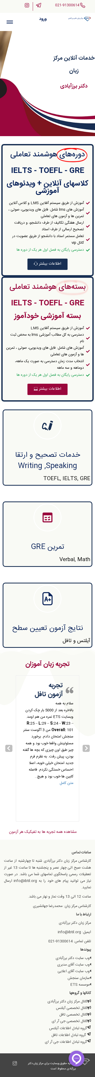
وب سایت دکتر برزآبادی (73, 958)
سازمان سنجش (79, 978)
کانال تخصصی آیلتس (71, 1008)
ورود (43, 19)
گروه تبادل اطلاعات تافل (69, 1035)
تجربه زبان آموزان (47, 664)
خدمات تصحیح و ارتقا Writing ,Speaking (47, 460)
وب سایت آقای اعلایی (74, 971)
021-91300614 (67, 5)
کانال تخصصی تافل (73, 1015)
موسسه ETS (80, 985)
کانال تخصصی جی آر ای (69, 1021)
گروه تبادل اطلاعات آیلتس (68, 1028)
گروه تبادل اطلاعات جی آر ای (66, 1042)
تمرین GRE (47, 547)
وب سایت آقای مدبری (73, 965)
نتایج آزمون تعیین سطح (47, 628)
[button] (47, 264)
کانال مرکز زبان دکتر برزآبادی (67, 1001)
